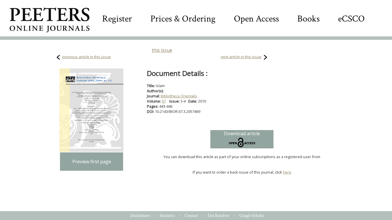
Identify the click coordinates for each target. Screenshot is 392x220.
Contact (191, 215)
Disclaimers (140, 215)
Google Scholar (252, 215)
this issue (162, 50)
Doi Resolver (219, 215)
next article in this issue (241, 56)
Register (117, 19)
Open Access (256, 19)
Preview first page (91, 161)
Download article (242, 133)
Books (308, 19)
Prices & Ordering (183, 19)
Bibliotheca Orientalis (179, 96)
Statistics (167, 215)
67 (164, 101)
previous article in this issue (86, 56)
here (287, 172)
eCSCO (351, 19)
